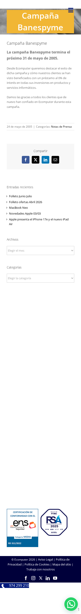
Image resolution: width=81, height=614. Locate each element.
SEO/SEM (40, 445)
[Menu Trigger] (71, 9)
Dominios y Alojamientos (40, 389)
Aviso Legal (45, 559)
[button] (71, 604)
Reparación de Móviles (40, 484)
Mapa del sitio (61, 564)
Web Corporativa (40, 427)
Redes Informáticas (40, 383)
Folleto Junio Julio (20, 196)
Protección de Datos (40, 401)
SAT (40, 472)
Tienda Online (40, 433)
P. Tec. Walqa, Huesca (40, 332)
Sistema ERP (40, 395)
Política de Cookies (37, 564)
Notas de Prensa (61, 127)
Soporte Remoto (40, 478)
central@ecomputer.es (40, 345)
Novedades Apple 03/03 (25, 213)
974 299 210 (40, 339)
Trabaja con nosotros (40, 569)
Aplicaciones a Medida (40, 439)
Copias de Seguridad (40, 490)
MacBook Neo (18, 208)
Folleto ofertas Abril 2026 (25, 202)
